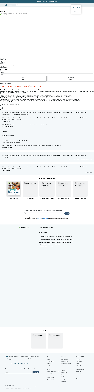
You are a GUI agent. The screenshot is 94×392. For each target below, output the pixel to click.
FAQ (62, 374)
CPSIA (77, 376)
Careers (63, 370)
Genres (12, 9)
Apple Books (9, 86)
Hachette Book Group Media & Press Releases (53, 376)
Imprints (39, 9)
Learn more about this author (46, 246)
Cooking (2, 104)
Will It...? (2, 107)
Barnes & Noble (18, 86)
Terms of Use (78, 359)
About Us (46, 9)
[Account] (84, 5)
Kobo (40, 86)
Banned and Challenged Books (52, 368)
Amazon (2, 86)
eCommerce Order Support (67, 365)
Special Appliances (14, 104)
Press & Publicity (50, 379)
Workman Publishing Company (7, 65)
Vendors (63, 376)
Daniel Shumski (5, 57)
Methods (7, 104)
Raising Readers (64, 379)
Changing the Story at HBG (53, 371)
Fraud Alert (78, 373)
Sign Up (67, 213)
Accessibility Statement (52, 373)
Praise (1, 108)
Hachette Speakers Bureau (67, 368)
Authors (19, 9)
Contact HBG (64, 372)
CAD (76, 11)
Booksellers (63, 381)
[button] (47, 55)
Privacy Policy (79, 361)
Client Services (64, 361)
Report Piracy (79, 371)
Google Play (26, 86)
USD (76, 9)
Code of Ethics (79, 365)
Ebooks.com (33, 86)
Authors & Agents (65, 359)
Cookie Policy (79, 363)
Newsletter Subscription (52, 365)
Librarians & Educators (66, 363)
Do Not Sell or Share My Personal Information (81, 368)
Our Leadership (50, 361)
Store (32, 9)
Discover (26, 9)
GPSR (77, 378)
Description (2, 88)
